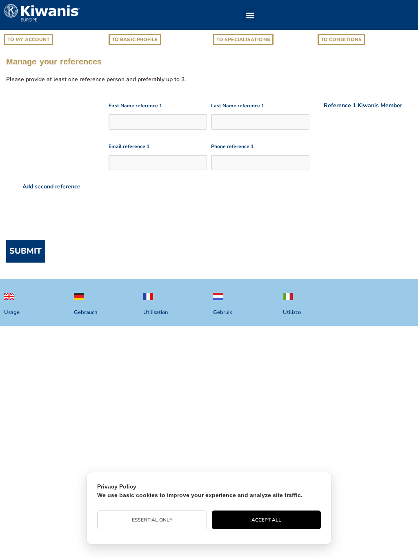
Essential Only (152, 520)
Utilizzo (292, 312)
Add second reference (51, 186)
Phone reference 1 (232, 146)
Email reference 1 (129, 146)
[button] (250, 15)
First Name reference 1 (135, 105)
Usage (12, 312)
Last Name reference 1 (237, 105)
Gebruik (222, 312)
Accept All (266, 520)
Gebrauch (85, 312)
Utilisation (155, 312)
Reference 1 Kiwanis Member (363, 105)
